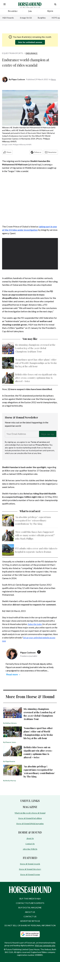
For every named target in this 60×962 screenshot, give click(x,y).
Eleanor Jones (10, 742)
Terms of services (39, 442)
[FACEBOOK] (39, 652)
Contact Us (30, 843)
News (53, 79)
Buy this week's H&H (30, 898)
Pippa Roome (10, 761)
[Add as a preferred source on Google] (30, 934)
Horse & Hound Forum (30, 874)
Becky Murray (10, 781)
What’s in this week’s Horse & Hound (30, 813)
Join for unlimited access (30, 42)
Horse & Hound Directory (30, 869)
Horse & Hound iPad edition (30, 818)
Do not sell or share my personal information (30, 925)
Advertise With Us (30, 849)
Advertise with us (30, 921)
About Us (30, 838)
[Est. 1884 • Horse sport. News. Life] (29, 4)
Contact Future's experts (30, 903)
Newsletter (52, 152)
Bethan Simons (11, 723)
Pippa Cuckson (18, 79)
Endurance (32, 53)
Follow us (37, 152)
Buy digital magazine (30, 907)
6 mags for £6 (26, 18)
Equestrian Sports (12, 53)
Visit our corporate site (45, 945)
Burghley (42, 18)
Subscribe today (35, 624)
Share (9, 152)
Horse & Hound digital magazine (30, 823)
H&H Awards (8, 18)
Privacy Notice (42, 445)
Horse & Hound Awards (30, 864)
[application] (30, 253)
